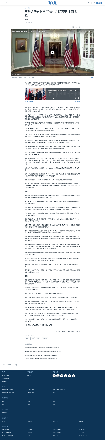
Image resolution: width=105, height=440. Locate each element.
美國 (3, 401)
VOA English (82, 429)
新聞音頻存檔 (31, 389)
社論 (29, 435)
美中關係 (27, 8)
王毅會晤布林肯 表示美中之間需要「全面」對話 (64, 90)
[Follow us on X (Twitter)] (57, 375)
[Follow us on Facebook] (54, 375)
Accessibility (82, 432)
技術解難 (30, 432)
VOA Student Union (84, 435)
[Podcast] (73, 375)
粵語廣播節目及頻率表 (59, 389)
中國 (3, 404)
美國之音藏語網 (57, 432)
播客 (54, 392)
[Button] (72, 27)
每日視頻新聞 (5, 375)
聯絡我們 (29, 375)
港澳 (29, 401)
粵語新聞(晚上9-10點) (7, 389)
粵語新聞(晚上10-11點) (8, 392)
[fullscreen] (92, 74)
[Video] (89, 3)
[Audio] (94, 3)
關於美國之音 (5, 429)
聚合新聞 (4, 412)
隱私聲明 (55, 421)
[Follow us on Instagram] (65, 375)
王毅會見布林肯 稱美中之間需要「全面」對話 (29, 31)
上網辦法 (30, 429)
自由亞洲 (55, 435)
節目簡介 (4, 421)
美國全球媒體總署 (6, 432)
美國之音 (51, 92)
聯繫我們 (30, 421)
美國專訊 (4, 381)
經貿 (54, 404)
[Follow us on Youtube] (61, 375)
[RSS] (69, 375)
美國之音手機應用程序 (7, 435)
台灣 (29, 404)
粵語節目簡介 (31, 392)
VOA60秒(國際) (6, 378)
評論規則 (81, 421)
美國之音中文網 (57, 429)
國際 (54, 401)
